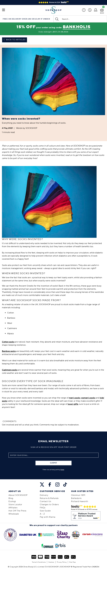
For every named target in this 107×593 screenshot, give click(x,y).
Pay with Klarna (47, 517)
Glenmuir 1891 (78, 495)
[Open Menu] (3, 10)
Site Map (72, 562)
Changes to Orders (49, 504)
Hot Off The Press (17, 510)
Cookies (51, 562)
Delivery (44, 495)
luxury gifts (73, 404)
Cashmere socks (9, 370)
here (62, 470)
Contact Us (45, 501)
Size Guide (45, 510)
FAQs (42, 507)
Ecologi (12, 501)
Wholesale (13, 514)
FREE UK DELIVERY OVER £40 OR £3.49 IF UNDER (26, 19)
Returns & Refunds (49, 498)
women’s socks (88, 398)
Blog (10, 498)
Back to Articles (15, 40)
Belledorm (76, 498)
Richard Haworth (79, 501)
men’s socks (74, 398)
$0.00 (102, 13)
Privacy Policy (62, 562)
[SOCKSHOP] (53, 10)
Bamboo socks (9, 351)
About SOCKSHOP (17, 495)
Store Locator (15, 504)
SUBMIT (53, 463)
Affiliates (12, 507)
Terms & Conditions (39, 562)
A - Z (42, 514)
